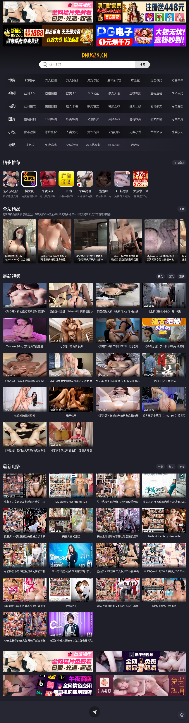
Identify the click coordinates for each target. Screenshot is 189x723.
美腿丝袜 (114, 119)
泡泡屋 (135, 145)
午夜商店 (51, 145)
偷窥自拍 (30, 119)
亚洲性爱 (30, 106)
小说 (12, 131)
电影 (12, 106)
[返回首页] (181, 714)
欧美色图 (72, 119)
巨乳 (171, 276)
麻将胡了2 (114, 80)
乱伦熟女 (156, 106)
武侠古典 (93, 132)
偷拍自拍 (51, 106)
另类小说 (135, 132)
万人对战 (72, 80)
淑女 (171, 466)
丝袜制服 (135, 93)
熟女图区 (156, 119)
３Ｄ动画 (93, 93)
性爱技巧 (177, 132)
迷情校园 (114, 132)
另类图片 (177, 119)
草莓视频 (72, 145)
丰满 (160, 466)
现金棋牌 (156, 80)
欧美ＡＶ (72, 93)
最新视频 (11, 276)
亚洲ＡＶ (30, 93)
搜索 (142, 65)
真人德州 (51, 80)
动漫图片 (93, 119)
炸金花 (135, 80)
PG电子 (30, 80)
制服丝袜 (114, 106)
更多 (181, 276)
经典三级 (135, 106)
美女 (160, 276)
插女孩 (29, 145)
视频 (12, 93)
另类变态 (177, 106)
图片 (12, 119)
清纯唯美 (135, 119)
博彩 (12, 80)
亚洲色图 (51, 119)
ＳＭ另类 (177, 93)
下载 (181, 209)
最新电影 (11, 466)
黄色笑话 (156, 132)
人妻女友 (72, 132)
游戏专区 (93, 80)
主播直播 (156, 93)
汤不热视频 (93, 145)
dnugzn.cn (94, 55)
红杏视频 (114, 145)
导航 (12, 144)
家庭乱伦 (51, 132)
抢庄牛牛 (177, 80)
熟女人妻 (114, 93)
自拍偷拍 (51, 93)
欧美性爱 (93, 106)
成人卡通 (72, 106)
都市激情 (30, 132)
